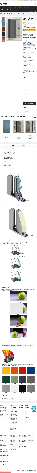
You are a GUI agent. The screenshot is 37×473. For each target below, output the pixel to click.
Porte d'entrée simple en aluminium (4, 433)
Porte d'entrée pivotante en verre (32, 435)
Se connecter (21, 407)
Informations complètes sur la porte (29, 61)
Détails (13, 145)
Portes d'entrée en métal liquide (4, 462)
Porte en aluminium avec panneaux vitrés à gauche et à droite (23, 444)
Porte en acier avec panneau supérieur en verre (14, 436)
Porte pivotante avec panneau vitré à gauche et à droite (32, 443)
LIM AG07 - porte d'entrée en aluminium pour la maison (7, 134)
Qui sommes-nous (27, 408)
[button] (3, 24)
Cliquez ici (24, 67)
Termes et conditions (26, 422)
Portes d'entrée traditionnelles (2, 459)
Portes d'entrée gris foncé (4, 449)
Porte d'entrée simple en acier (4, 437)
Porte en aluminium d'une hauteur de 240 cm (4, 442)
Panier (20, 409)
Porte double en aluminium (23, 446)
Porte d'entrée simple (12, 13)
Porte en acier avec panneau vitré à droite (13, 441)
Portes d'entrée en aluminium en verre (3, 440)
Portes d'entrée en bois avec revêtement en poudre (4, 464)
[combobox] (32, 11)
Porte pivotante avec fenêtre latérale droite (31, 440)
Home (1, 13)
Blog (25, 413)
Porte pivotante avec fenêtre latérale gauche (31, 437)
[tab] (13, 145)
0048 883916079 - (4, 415)
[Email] (23, 114)
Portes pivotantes (3, 435)
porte (25, 35)
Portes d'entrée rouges (20, 13)
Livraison (26, 411)
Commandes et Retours (27, 419)
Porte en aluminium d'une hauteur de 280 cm (4, 445)
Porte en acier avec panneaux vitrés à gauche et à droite (13, 444)
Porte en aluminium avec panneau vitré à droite (22, 441)
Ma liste (20, 410)
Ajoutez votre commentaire (30, 23)
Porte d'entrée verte (3, 457)
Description (23, 145)
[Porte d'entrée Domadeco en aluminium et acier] (4, 4)
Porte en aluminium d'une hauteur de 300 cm (4, 447)
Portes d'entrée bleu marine (4, 455)
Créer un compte (25, 0)
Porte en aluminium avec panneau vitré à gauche (22, 438)
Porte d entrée (6, 13)
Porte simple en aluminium (23, 433)
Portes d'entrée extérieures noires (4, 452)
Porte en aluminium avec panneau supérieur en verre (23, 436)
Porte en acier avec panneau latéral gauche (13, 447)
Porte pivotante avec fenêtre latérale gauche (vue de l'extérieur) (18, 135)
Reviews (17, 145)
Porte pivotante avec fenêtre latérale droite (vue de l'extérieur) (30, 135)
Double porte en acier (13, 451)
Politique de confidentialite (27, 417)
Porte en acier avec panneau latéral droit (13, 449)
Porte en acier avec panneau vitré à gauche (13, 438)
